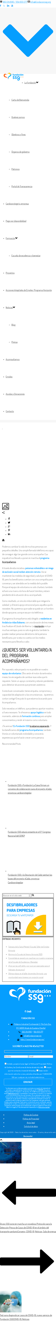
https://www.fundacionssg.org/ (33, 1039)
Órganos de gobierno (20, 151)
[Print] (3, 540)
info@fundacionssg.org (40, 1)
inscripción (39, 626)
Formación (10, 238)
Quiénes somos (18, 117)
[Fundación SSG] (13, 76)
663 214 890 (27, 1032)
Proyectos (10, 272)
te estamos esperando (39, 726)
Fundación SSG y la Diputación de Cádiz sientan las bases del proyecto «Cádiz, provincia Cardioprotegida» (30, 878)
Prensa (14, 342)
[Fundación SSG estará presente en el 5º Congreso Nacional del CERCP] (28, 828)
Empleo (9, 376)
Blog (13, 324)
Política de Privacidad (31, 1118)
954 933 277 (21, 1)
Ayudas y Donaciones (15, 394)
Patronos (15, 169)
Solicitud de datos (31, 1126)
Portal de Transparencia (21, 186)
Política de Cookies (31, 1115)
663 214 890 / (15, 1)
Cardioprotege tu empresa (17, 203)
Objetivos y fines (18, 134)
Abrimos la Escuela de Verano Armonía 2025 (25, 954)
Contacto (10, 411)
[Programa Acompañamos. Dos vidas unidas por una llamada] (2, 427)
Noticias (9, 307)
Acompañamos (13, 359)
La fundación (30, 82)
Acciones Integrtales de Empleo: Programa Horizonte (29, 290)
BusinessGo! (28, 1136)
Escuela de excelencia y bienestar (25, 255)
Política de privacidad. (44, 1107)
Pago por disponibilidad (16, 221)
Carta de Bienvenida (20, 99)
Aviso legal (31, 1122)
